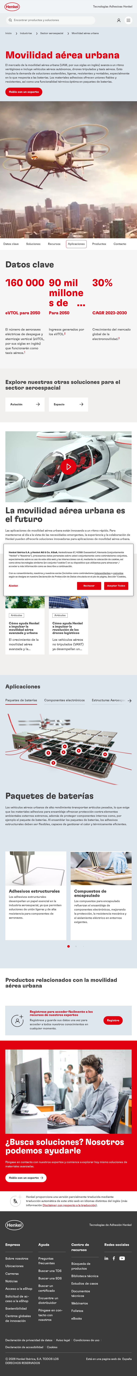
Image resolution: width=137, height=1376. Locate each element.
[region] (68, 570)
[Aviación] (25, 405)
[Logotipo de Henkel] (12, 6)
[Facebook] (114, 1258)
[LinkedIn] (106, 1258)
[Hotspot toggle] (78, 750)
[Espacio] (68, 405)
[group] (68, 620)
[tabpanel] (68, 624)
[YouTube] (122, 1258)
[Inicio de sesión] (119, 20)
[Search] (11, 20)
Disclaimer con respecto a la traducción (69, 1205)
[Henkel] (14, 1225)
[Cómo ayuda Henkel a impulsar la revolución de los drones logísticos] (68, 620)
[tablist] (68, 946)
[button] (82, 303)
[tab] (21, 701)
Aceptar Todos (116, 586)
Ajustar (13, 585)
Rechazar (89, 586)
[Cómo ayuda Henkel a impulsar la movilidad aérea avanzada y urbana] (25, 620)
